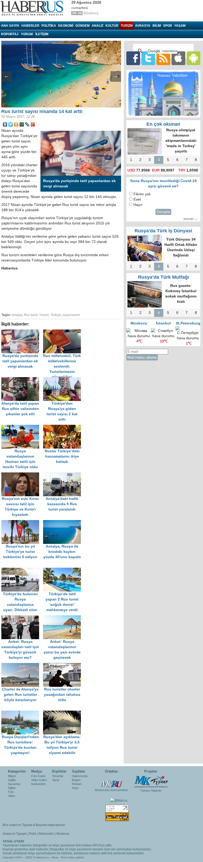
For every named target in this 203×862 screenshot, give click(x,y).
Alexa (55, 857)
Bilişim (12, 776)
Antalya (17, 315)
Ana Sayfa (10, 26)
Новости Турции (15, 834)
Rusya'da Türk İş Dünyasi (163, 230)
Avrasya (142, 26)
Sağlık (12, 780)
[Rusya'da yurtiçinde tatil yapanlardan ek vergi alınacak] (22, 332)
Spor (167, 26)
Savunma (14, 784)
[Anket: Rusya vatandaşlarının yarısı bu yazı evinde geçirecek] (63, 618)
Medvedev (46, 834)
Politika (48, 26)
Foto (11, 791)
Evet (137, 199)
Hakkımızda (79, 776)
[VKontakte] (5, 124)
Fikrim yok (142, 194)
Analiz (97, 26)
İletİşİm (41, 34)
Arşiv (75, 787)
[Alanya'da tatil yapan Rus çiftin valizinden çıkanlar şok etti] (22, 380)
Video (11, 795)
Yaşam (180, 26)
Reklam (77, 784)
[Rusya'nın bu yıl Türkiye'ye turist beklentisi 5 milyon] (22, 523)
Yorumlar (57, 776)
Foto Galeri (38, 776)
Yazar (55, 780)
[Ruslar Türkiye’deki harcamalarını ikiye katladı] (63, 427)
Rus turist (31, 315)
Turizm (127, 26)
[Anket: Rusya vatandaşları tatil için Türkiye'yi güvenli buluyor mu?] (22, 618)
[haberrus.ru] (33, 8)
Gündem (82, 26)
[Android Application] (193, 58)
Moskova (62, 834)
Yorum (27, 34)
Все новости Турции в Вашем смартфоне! (34, 825)
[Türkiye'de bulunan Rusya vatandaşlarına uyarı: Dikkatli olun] (22, 570)
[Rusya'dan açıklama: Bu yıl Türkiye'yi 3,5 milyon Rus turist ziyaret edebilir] (63, 713)
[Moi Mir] (22, 124)
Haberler (30, 26)
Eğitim (12, 787)
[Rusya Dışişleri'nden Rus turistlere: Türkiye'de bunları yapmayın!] (22, 713)
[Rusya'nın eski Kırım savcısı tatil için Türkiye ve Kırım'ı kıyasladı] (22, 475)
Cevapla (163, 212)
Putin (32, 834)
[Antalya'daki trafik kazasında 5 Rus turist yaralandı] (63, 475)
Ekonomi (65, 26)
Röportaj (10, 34)
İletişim (76, 780)
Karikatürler (38, 784)
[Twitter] (10, 124)
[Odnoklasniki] (16, 124)
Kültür (111, 26)
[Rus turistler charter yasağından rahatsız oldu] (63, 665)
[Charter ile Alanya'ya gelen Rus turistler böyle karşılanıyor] (22, 665)
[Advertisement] (84, 291)
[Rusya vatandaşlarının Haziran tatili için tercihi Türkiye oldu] (22, 427)
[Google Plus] (33, 124)
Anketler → (190, 218)
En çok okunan (163, 124)
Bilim (157, 26)
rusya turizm (71, 315)
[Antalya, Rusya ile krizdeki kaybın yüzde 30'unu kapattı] (63, 523)
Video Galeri (39, 780)
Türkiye (55, 315)
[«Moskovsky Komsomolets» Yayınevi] (111, 781)
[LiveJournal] (27, 124)
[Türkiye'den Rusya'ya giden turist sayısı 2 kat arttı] (63, 380)
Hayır (137, 205)
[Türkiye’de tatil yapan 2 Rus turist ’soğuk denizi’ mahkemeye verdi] (63, 570)
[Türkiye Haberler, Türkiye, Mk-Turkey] (151, 781)
